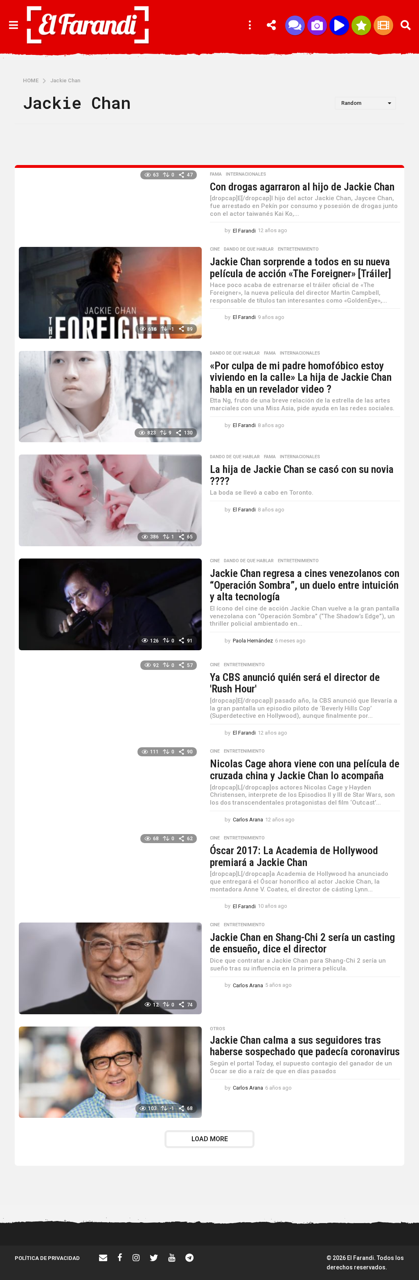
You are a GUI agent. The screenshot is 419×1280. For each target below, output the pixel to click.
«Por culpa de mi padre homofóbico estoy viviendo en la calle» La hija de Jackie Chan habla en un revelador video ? (301, 377)
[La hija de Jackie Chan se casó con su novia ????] (110, 500)
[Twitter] (154, 1257)
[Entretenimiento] (383, 25)
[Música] (339, 25)
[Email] (103, 1257)
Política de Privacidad (47, 1258)
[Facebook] (119, 1257)
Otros (217, 1029)
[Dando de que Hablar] (295, 25)
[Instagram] (136, 1257)
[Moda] (361, 25)
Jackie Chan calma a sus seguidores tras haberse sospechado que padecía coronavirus (305, 1046)
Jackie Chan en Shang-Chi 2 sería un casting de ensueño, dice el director (302, 943)
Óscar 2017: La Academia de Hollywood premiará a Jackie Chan (294, 856)
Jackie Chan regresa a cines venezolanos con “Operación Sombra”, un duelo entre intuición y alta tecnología (304, 585)
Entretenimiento (298, 249)
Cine (215, 249)
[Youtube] (171, 1257)
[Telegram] (189, 1257)
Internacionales (246, 174)
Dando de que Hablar (249, 249)
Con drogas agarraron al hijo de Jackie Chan (302, 187)
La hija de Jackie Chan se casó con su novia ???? (302, 475)
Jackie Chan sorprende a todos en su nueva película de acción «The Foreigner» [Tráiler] (300, 268)
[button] (13, 25)
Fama (216, 174)
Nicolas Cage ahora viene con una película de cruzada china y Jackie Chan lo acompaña (304, 770)
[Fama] (317, 25)
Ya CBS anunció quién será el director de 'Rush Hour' (295, 683)
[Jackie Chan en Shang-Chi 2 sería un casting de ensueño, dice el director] (110, 968)
